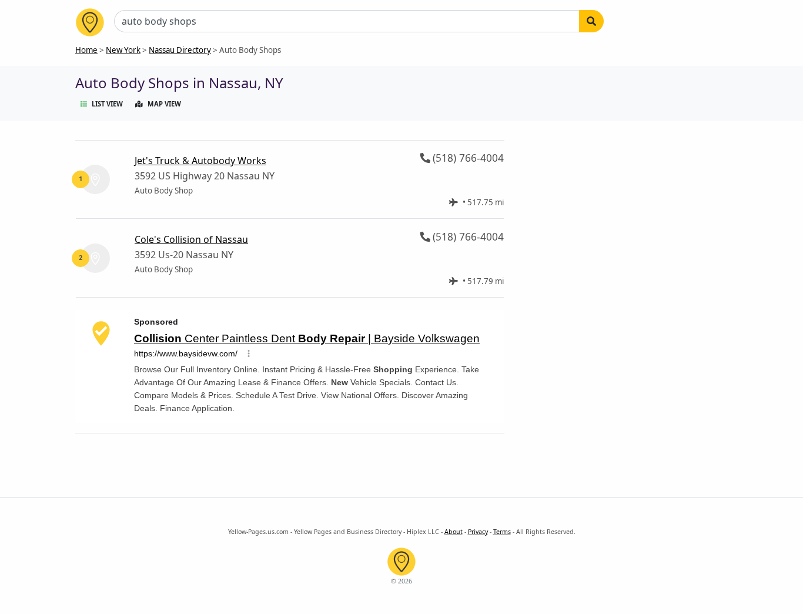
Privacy (478, 532)
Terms (502, 532)
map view (164, 103)
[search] (591, 21)
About (453, 532)
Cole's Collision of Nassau (191, 239)
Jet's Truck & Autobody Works (200, 160)
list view (107, 103)
